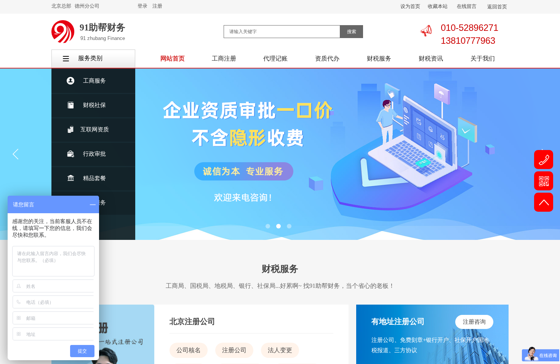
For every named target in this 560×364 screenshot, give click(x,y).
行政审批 (94, 154)
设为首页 (410, 6)
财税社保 (94, 105)
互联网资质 (94, 129)
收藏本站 (438, 6)
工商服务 (94, 81)
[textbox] (282, 31)
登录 (142, 6)
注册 (157, 6)
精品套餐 (94, 178)
